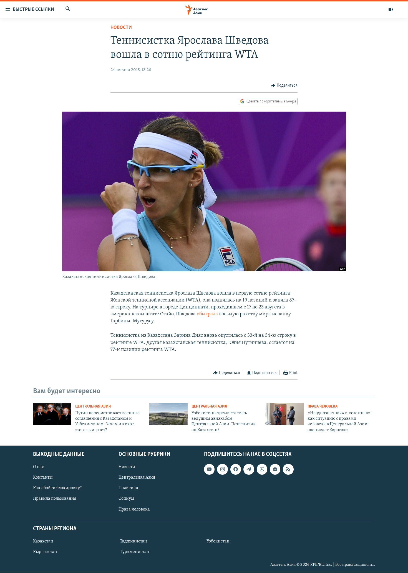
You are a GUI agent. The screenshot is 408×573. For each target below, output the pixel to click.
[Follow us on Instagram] (222, 469)
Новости (121, 27)
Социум (126, 499)
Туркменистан (134, 552)
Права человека (323, 406)
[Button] (284, 85)
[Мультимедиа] (390, 9)
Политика (128, 488)
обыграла (207, 314)
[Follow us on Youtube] (209, 469)
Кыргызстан (45, 552)
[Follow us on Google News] (275, 469)
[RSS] (288, 469)
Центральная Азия (93, 406)
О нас (38, 467)
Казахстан (43, 541)
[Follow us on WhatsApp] (262, 469)
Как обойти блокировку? (57, 488)
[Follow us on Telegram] (248, 469)
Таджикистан (133, 541)
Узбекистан (218, 541)
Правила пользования (54, 499)
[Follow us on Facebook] (235, 469)
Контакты (42, 478)
